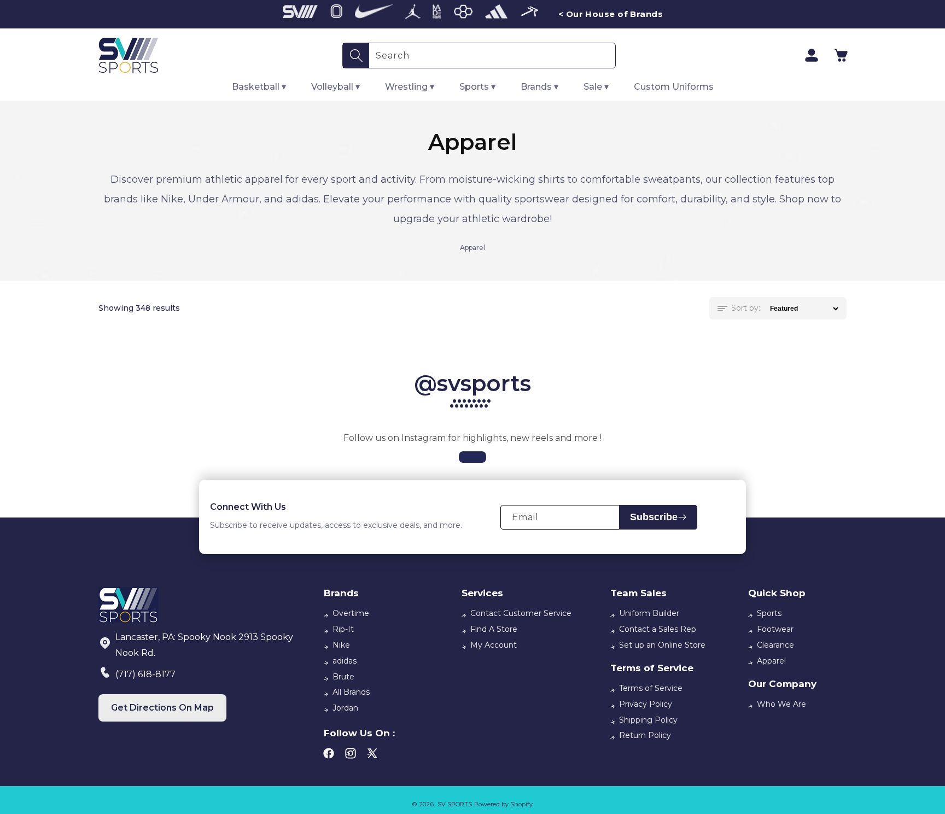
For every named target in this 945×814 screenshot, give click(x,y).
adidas (344, 661)
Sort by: (745, 308)
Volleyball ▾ (335, 87)
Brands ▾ (539, 87)
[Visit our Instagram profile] (472, 457)
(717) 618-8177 (145, 674)
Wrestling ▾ (409, 87)
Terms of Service (650, 688)
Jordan (345, 708)
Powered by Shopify (503, 804)
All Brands (351, 692)
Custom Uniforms (674, 87)
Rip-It (343, 629)
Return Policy (645, 735)
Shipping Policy (648, 720)
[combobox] (492, 55)
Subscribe (654, 516)
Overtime (350, 613)
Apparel (771, 661)
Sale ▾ (596, 87)
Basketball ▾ (259, 87)
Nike (341, 645)
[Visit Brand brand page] (300, 14)
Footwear (775, 629)
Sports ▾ (477, 87)
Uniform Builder (649, 613)
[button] (841, 55)
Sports (769, 613)
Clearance (775, 645)
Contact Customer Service (520, 613)
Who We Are (781, 704)
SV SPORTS (455, 804)
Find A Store (493, 629)
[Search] (356, 55)
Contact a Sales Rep (657, 629)
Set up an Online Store (662, 645)
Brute (343, 677)
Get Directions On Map (162, 707)
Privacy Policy (645, 704)
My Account (493, 645)
